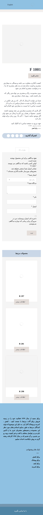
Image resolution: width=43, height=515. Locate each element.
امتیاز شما (32, 175)
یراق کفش (34, 128)
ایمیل (33, 206)
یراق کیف (36, 463)
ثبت (31, 233)
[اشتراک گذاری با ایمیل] (8, 135)
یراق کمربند (36, 467)
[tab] (22, 150)
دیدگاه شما (31, 183)
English (10, 5)
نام (34, 197)
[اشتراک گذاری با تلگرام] (12, 135)
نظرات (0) (22, 150)
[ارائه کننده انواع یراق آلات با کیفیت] (32, 4)
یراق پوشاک (36, 460)
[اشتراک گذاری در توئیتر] (21, 135)
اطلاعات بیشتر (20, 302)
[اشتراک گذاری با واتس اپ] (17, 135)
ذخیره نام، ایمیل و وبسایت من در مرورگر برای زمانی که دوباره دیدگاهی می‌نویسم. (22, 221)
